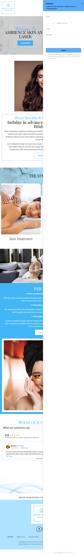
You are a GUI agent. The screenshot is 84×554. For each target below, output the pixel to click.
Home (10, 537)
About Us (21, 537)
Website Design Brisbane (29, 497)
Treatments (33, 537)
